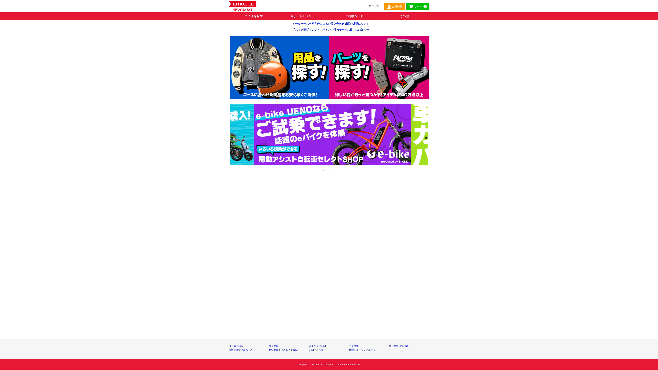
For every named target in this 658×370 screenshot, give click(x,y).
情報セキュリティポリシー (363, 350)
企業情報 (354, 345)
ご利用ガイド (354, 16)
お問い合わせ (316, 350)
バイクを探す (254, 16)
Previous (232, 138)
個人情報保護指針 (398, 345)
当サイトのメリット (304, 16)
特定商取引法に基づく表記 (283, 350)
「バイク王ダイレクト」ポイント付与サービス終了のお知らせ (330, 29)
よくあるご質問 (317, 345)
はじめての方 (236, 345)
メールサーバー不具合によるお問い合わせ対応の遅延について (330, 23)
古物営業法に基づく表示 (242, 350)
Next (426, 138)
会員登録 (273, 345)
